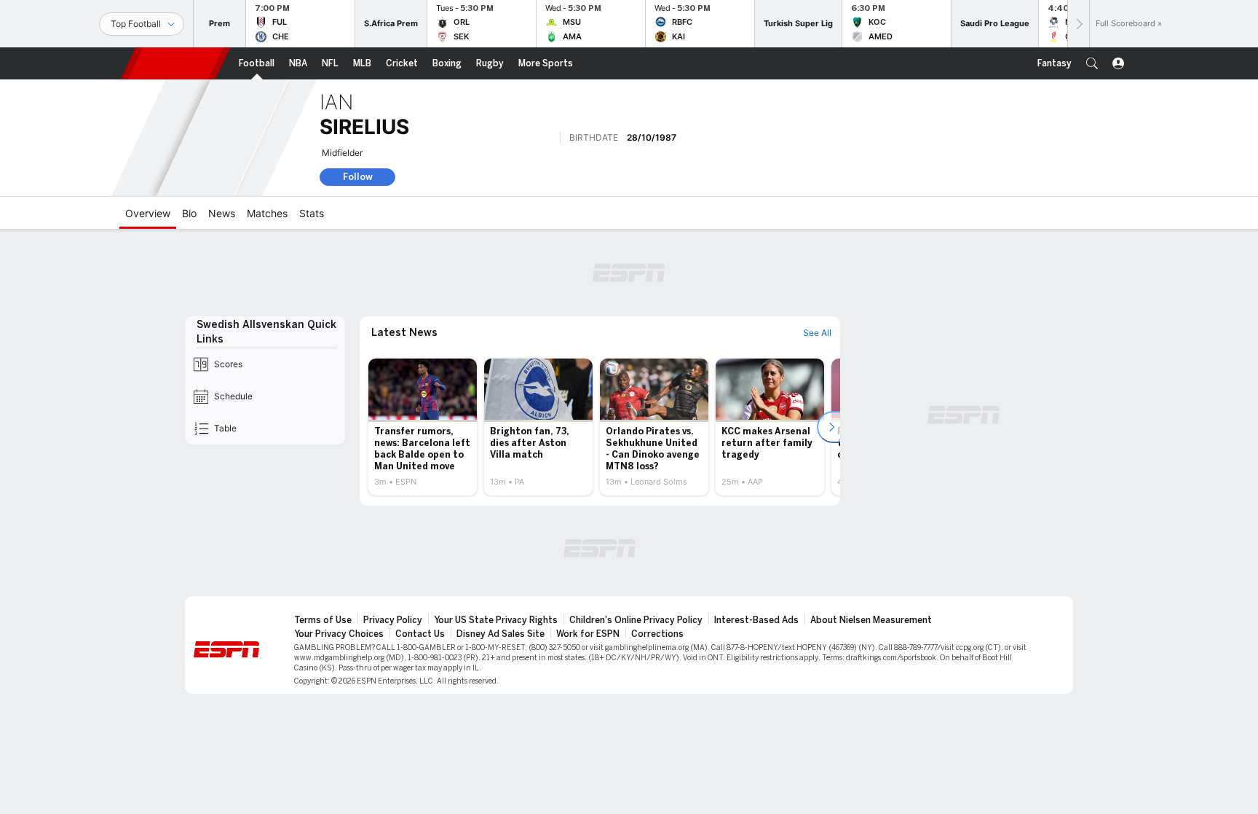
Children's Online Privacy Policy (636, 620)
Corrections (657, 634)
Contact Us (420, 634)
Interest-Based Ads (756, 620)
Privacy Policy (392, 620)
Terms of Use (323, 620)
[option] (422, 427)
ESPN (175, 63)
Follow (358, 176)
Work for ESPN (588, 634)
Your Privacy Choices (339, 634)
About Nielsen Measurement (871, 620)
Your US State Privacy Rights (496, 620)
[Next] (1078, 23)
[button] (1092, 63)
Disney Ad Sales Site (500, 634)
